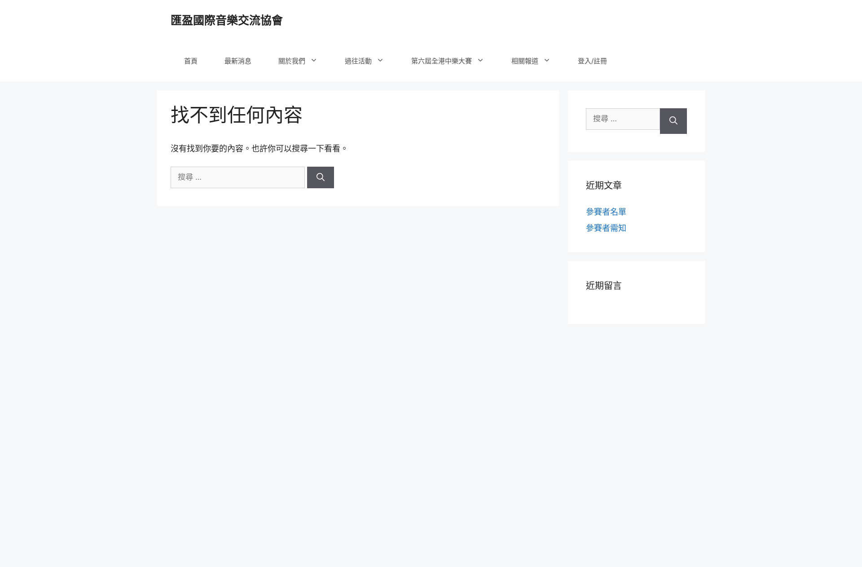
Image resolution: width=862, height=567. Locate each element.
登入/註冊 (592, 61)
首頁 (191, 61)
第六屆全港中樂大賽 (441, 61)
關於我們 (291, 61)
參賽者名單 (606, 212)
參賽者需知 (606, 228)
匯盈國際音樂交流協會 (227, 20)
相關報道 (524, 61)
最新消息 (237, 61)
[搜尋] (320, 177)
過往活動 (358, 61)
